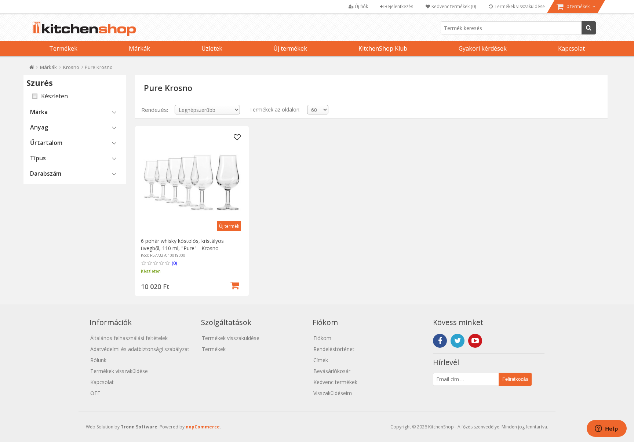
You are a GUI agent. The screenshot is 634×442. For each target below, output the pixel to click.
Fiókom (322, 338)
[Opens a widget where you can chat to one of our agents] (606, 429)
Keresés (589, 27)
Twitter (457, 341)
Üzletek (211, 48)
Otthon (31, 69)
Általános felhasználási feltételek (129, 338)
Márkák (139, 48)
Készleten (54, 96)
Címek (320, 360)
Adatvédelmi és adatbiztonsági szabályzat (139, 349)
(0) (174, 263)
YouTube (475, 341)
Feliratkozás (515, 379)
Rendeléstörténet (333, 349)
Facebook (440, 341)
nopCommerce (203, 427)
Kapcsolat (571, 48)
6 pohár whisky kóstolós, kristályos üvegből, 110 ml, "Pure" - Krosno (182, 244)
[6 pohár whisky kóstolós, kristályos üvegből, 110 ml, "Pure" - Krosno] (192, 183)
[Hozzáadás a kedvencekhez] (237, 137)
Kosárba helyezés (234, 285)
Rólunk (98, 360)
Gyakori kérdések (483, 48)
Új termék (229, 226)
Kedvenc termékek (335, 382)
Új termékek (290, 48)
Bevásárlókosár (331, 371)
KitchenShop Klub (382, 48)
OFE (95, 393)
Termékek (63, 48)
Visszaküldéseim (332, 393)
